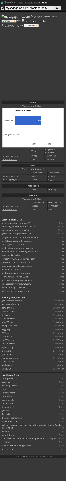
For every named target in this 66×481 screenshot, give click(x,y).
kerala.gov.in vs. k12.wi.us (13, 244)
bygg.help (6, 329)
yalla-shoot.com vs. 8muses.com (16, 262)
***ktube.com (8, 311)
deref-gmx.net (8, 307)
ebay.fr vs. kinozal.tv (11, 255)
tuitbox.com (7, 449)
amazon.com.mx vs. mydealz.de (16, 230)
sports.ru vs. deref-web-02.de (15, 276)
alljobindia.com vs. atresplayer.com (17, 248)
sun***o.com (8, 340)
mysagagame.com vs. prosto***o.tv (18, 223)
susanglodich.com (10, 378)
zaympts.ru (7, 336)
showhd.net (7, 396)
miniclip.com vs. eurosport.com (16, 291)
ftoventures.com (9, 421)
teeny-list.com (8, 435)
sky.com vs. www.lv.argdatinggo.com (18, 258)
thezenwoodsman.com (12, 417)
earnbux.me (7, 368)
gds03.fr (5, 410)
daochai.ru (6, 414)
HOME (21, 3)
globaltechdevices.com (12, 300)
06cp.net (5, 431)
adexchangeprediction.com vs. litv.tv (18, 226)
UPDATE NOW (8, 21)
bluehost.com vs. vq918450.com (16, 283)
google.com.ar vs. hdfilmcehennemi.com (20, 237)
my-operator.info (9, 325)
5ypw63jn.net (8, 407)
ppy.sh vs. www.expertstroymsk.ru (17, 280)
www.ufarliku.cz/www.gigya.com (16, 445)
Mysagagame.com (44, 16)
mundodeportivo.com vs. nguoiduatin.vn (20, 251)
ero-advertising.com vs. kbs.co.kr (16, 287)
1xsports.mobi (8, 392)
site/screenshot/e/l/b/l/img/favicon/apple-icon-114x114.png (29, 438)
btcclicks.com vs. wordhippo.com (17, 240)
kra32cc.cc (6, 389)
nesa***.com (8, 322)
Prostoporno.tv (12, 25)
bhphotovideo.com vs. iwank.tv (16, 273)
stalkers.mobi (8, 361)
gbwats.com (7, 354)
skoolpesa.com (8, 318)
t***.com (6, 333)
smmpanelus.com (10, 358)
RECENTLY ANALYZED (32, 3)
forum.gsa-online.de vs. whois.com (17, 266)
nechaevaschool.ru (10, 304)
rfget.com (6, 315)
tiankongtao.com (9, 385)
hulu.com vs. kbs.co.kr (12, 269)
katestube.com (8, 343)
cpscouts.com (8, 403)
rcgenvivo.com (8, 382)
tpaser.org (6, 350)
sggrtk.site (6, 442)
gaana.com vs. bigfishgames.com (16, 233)
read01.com (7, 365)
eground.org (7, 347)
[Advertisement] (33, 64)
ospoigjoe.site (8, 400)
